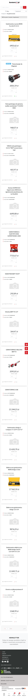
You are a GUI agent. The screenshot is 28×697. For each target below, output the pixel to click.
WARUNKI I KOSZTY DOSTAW (7, 680)
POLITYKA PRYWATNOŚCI (7, 677)
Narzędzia (10, 17)
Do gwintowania (16, 17)
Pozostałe (6, 17)
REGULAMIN (3, 683)
